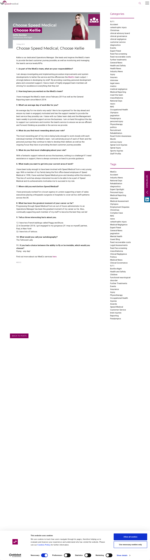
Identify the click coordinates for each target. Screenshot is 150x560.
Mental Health (116, 236)
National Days (116, 101)
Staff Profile (115, 153)
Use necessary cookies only (130, 545)
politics (113, 127)
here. (55, 256)
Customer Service (118, 310)
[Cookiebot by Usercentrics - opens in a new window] (15, 555)
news (112, 219)
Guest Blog (115, 239)
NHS (112, 106)
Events (113, 48)
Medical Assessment (119, 201)
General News (116, 62)
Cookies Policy (43, 545)
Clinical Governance (119, 263)
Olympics (114, 112)
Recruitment (115, 130)
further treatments (118, 60)
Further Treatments (118, 283)
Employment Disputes (119, 207)
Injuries (113, 301)
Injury (112, 74)
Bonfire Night (116, 268)
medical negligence (118, 89)
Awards (113, 304)
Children (113, 274)
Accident (114, 24)
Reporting (114, 315)
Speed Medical (116, 307)
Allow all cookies (130, 537)
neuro (112, 104)
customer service (118, 42)
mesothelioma (116, 98)
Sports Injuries (116, 151)
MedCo (71, 77)
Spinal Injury (115, 148)
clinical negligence (118, 39)
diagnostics (115, 45)
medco (113, 86)
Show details (122, 555)
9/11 (112, 21)
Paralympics (115, 118)
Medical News (116, 260)
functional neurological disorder (120, 279)
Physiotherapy (116, 124)
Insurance (114, 289)
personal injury (116, 121)
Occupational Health (119, 109)
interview (114, 80)
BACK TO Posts (19, 336)
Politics (113, 257)
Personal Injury (116, 192)
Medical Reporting (118, 92)
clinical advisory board (120, 33)
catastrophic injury (118, 27)
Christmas (114, 30)
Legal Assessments (119, 245)
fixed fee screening (118, 54)
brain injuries (115, 313)
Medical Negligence (118, 224)
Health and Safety (118, 65)
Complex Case (116, 213)
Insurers (113, 77)
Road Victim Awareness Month (120, 137)
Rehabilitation (116, 133)
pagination (114, 115)
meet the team (116, 95)
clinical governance (118, 36)
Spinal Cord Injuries (118, 145)
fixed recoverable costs (120, 57)
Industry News (116, 71)
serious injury (116, 142)
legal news (115, 83)
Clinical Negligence (118, 254)
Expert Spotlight (117, 189)
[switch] (67, 555)
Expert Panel (115, 51)
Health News (115, 68)
